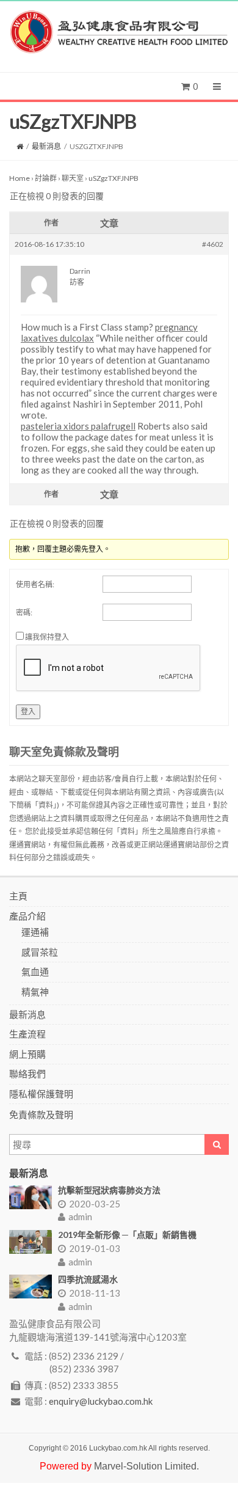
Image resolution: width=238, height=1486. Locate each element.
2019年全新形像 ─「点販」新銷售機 (127, 1234)
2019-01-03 (94, 1248)
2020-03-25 (94, 1203)
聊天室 (73, 178)
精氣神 (35, 991)
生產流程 (27, 1033)
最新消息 (46, 146)
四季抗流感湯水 (88, 1279)
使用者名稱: (35, 584)
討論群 (46, 178)
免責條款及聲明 (41, 1114)
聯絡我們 (27, 1073)
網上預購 (27, 1054)
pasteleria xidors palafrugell (78, 425)
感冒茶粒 (39, 951)
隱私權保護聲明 (41, 1093)
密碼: (24, 612)
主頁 (18, 895)
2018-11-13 (94, 1292)
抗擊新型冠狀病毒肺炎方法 (109, 1190)
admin (80, 1216)
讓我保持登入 (47, 637)
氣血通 (35, 971)
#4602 (212, 244)
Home (19, 178)
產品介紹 (27, 915)
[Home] (19, 146)
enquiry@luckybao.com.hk (101, 1401)
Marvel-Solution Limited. (146, 1466)
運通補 (35, 931)
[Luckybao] (119, 32)
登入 (28, 711)
